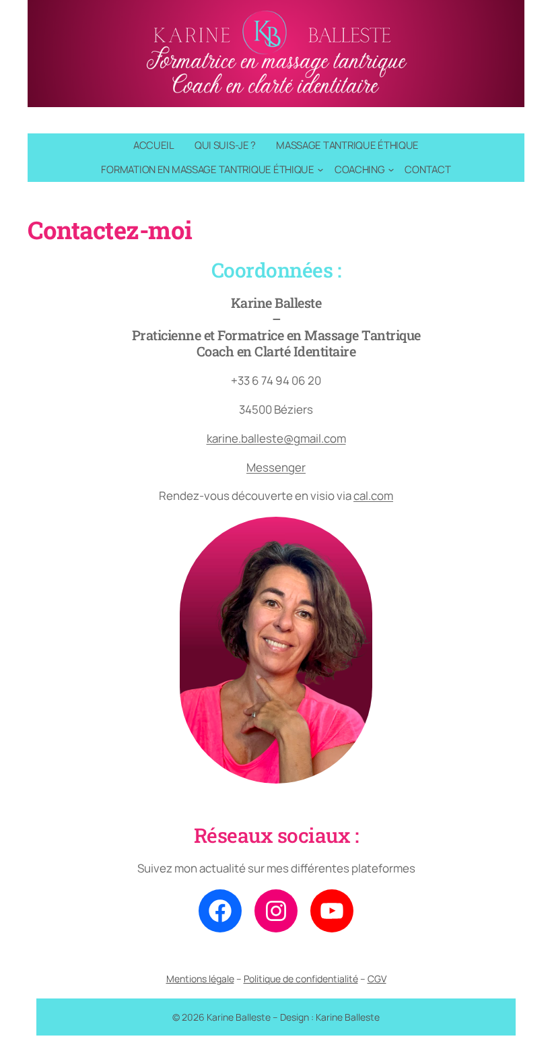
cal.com (373, 495)
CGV (377, 978)
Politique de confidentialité (301, 978)
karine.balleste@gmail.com (276, 438)
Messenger (276, 467)
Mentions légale (200, 978)
